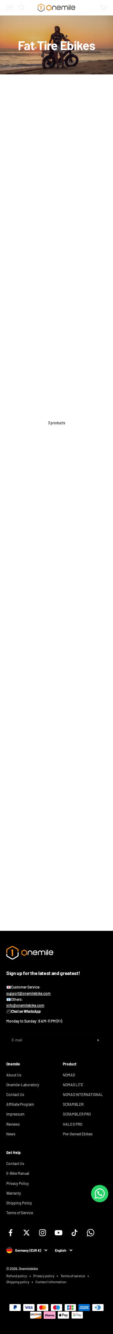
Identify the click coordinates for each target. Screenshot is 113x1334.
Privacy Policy (17, 1183)
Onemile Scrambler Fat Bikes (30, 542)
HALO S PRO (72, 1124)
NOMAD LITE (73, 1084)
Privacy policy (43, 1276)
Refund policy (16, 1276)
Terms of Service (19, 1212)
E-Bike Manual (17, 1173)
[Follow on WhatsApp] (90, 1232)
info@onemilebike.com (25, 1005)
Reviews (13, 1124)
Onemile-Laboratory (22, 1084)
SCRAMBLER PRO (77, 1114)
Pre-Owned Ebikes (78, 1134)
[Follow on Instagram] (42, 1232)
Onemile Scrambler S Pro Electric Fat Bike (40, 672)
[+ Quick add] (98, 526)
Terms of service (73, 1276)
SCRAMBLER (73, 1104)
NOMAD (69, 1075)
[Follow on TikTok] (74, 1232)
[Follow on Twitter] (26, 1232)
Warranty (13, 1193)
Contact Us (15, 1094)
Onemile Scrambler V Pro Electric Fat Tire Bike (44, 802)
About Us (13, 1075)
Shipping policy (17, 1282)
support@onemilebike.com (28, 993)
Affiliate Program (20, 1104)
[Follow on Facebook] (10, 1232)
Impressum (15, 1114)
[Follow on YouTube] (58, 1232)
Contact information (50, 1282)
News (10, 1134)
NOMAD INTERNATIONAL (83, 1094)
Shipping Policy (19, 1203)
